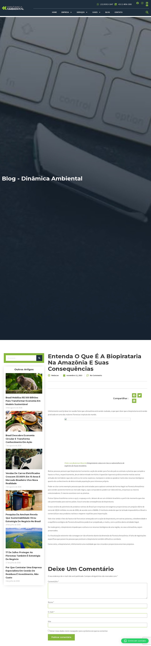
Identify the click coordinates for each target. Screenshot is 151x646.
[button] (147, 12)
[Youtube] (147, 5)
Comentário (53, 581)
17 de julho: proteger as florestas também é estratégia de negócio (23, 555)
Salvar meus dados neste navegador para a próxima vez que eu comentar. (79, 631)
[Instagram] (142, 3)
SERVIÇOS (81, 12)
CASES (95, 12)
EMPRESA (65, 12)
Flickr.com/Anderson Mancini (75, 463)
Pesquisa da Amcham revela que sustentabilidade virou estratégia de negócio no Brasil (23, 518)
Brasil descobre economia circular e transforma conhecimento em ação (20, 438)
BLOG (107, 12)
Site (49, 621)
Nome (51, 602)
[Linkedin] (147, 3)
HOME (54, 12)
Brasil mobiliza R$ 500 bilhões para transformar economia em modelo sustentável (23, 401)
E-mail (51, 612)
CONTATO (118, 12)
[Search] (39, 358)
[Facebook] (137, 3)
